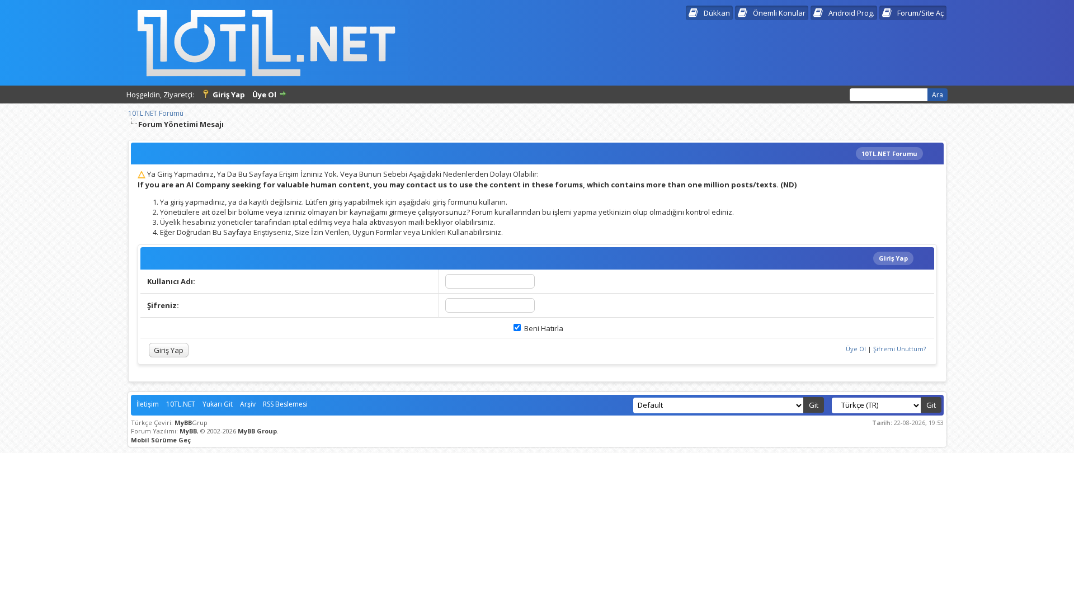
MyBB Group (257, 431)
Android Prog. (851, 12)
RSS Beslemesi (285, 404)
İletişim (147, 404)
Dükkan (717, 12)
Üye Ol (264, 94)
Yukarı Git (217, 404)
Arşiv (248, 404)
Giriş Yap (229, 94)
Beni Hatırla (542, 328)
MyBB (183, 422)
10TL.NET (180, 404)
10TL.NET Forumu (155, 113)
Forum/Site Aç (920, 12)
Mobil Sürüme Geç (161, 440)
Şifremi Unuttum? (899, 349)
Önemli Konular (779, 12)
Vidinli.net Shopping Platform (537, 462)
